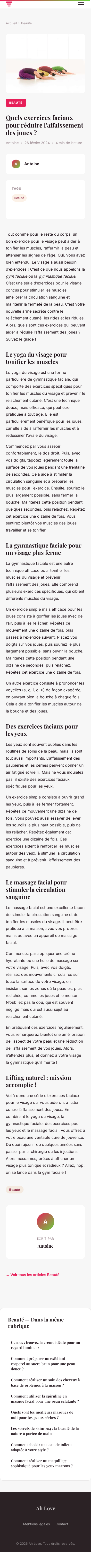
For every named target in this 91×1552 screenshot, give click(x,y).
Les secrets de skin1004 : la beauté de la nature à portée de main (45, 1431)
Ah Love (45, 1508)
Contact (62, 1524)
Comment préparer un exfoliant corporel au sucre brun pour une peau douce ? (43, 1363)
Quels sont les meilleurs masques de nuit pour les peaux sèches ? (42, 1415)
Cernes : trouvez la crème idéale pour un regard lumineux (45, 1345)
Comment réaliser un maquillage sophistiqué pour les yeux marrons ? (42, 1463)
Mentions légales (36, 1524)
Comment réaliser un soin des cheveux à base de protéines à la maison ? (45, 1382)
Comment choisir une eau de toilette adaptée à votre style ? (42, 1447)
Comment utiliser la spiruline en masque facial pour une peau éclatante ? (45, 1399)
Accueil (11, 23)
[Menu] (81, 4)
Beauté (26, 23)
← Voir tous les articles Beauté (32, 1274)
